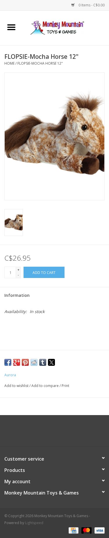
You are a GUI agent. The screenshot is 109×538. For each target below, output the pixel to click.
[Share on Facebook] (7, 362)
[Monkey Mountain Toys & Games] (66, 27)
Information (17, 295)
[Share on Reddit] (34, 362)
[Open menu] (11, 27)
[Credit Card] (73, 530)
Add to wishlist (16, 385)
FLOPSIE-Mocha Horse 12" (40, 63)
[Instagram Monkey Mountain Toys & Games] (60, 432)
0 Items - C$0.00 (91, 5)
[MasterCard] (85, 530)
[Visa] (98, 530)
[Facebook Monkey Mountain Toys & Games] (49, 432)
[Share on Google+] (16, 362)
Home (9, 63)
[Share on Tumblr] (42, 362)
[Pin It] (25, 362)
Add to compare (45, 385)
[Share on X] (51, 362)
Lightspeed (34, 522)
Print (65, 385)
